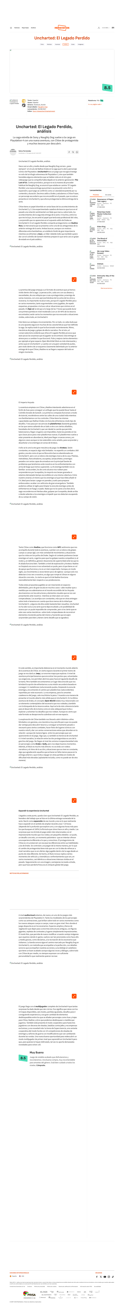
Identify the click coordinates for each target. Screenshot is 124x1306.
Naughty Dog (42, 107)
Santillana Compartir (70, 1292)
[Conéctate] (99, 28)
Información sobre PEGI (86, 1286)
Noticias (17, 28)
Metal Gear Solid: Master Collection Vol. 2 (104, 214)
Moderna (52, 1298)
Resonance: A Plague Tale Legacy (105, 200)
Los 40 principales (52, 1292)
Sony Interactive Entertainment (44, 111)
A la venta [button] (108, 195)
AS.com (85, 1292)
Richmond (42, 1297)
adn (91, 1292)
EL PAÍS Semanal (75, 1295)
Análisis (33, 28)
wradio (56, 1295)
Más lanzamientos (106, 288)
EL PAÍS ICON (68, 1298)
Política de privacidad (39, 1286)
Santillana (60, 1292)
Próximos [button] (96, 195)
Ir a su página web (94, 104)
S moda (76, 1298)
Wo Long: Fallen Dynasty (103, 252)
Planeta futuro (83, 1295)
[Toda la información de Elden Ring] (93, 231)
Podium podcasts (60, 1298)
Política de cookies (51, 1286)
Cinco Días (62, 1295)
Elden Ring (101, 227)
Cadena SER (79, 1292)
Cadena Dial (69, 1295)
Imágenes (80, 44)
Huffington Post (46, 1295)
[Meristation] (62, 28)
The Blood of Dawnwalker (102, 239)
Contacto (29, 1286)
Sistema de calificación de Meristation (68, 1286)
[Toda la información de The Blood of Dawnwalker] (93, 243)
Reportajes (25, 28)
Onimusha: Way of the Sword (105, 277)
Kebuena (90, 1295)
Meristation (93, 1298)
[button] (29, 1298)
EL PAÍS (44, 1292)
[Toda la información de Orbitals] (93, 268)
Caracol (97, 1292)
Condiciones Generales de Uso (17, 1286)
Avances (57, 44)
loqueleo (84, 1298)
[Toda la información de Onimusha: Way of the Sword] (93, 282)
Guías (72, 44)
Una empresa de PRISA (29, 1293)
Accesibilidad (97, 1286)
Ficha (42, 44)
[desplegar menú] (11, 28)
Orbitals (100, 264)
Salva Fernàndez (25, 151)
